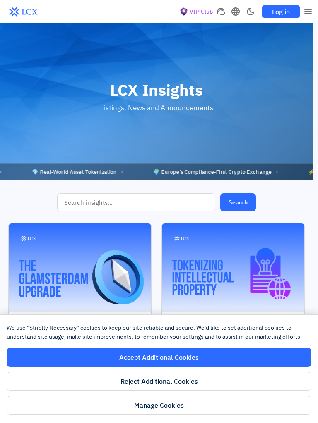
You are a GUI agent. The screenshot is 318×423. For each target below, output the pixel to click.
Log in (281, 11)
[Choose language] (236, 12)
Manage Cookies (159, 405)
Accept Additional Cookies (159, 357)
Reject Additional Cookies (159, 381)
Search (238, 202)
